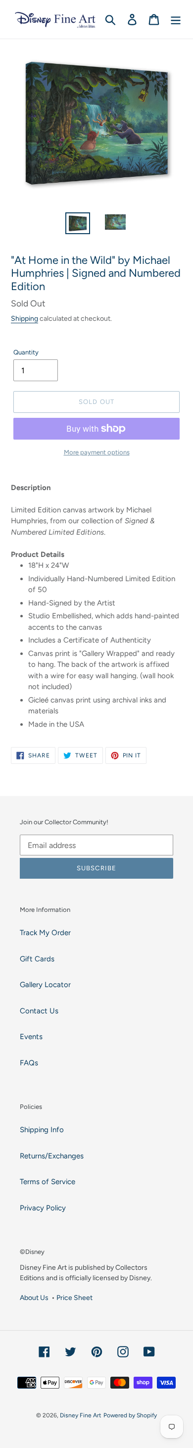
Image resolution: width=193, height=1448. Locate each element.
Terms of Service (47, 1181)
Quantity (26, 352)
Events (31, 1036)
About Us (34, 1297)
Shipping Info (42, 1129)
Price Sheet (74, 1297)
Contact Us (39, 1010)
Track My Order (45, 932)
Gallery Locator (45, 984)
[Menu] (176, 19)
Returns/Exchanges (52, 1155)
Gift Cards (37, 958)
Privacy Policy (43, 1207)
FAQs (29, 1062)
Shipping (24, 318)
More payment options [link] (97, 452)
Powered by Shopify (130, 1415)
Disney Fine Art (80, 1415)
